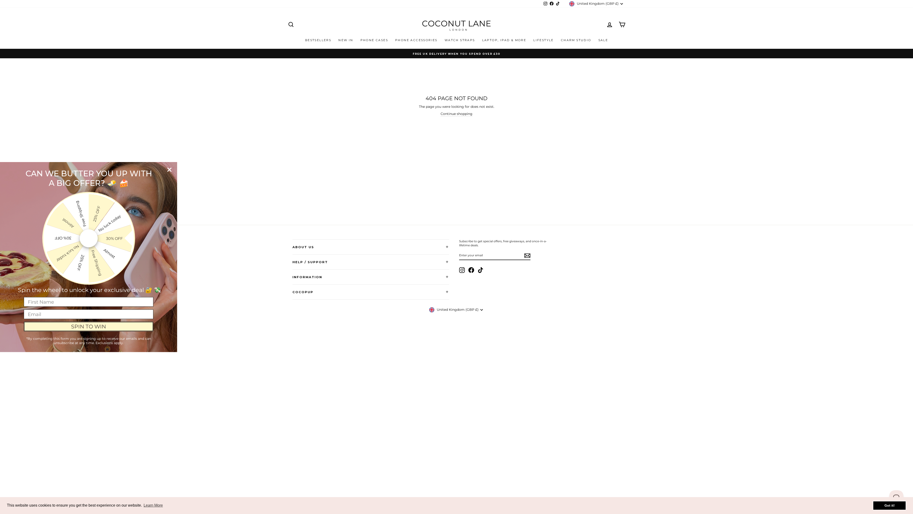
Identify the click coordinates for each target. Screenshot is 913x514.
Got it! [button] (889, 505)
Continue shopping (456, 114)
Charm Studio (576, 40)
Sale (603, 40)
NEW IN (345, 40)
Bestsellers (318, 40)
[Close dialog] (169, 170)
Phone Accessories (416, 40)
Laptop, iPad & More (504, 40)
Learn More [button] (153, 505)
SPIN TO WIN (88, 326)
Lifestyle (543, 40)
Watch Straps (460, 40)
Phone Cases (374, 40)
